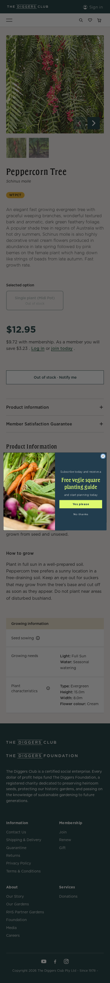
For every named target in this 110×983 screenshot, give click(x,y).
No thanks (80, 514)
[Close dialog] (103, 456)
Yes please (81, 504)
